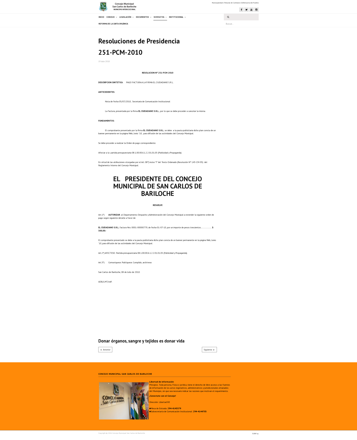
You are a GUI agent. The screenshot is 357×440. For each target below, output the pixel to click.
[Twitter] (246, 9)
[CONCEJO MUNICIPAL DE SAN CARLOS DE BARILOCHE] (118, 6)
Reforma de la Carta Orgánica (113, 23)
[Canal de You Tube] (251, 9)
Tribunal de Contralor (232, 3)
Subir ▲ (255, 433)
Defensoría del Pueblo (250, 3)
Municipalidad (217, 3)
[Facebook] (241, 9)
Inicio (101, 17)
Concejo (110, 17)
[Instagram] (256, 9)
